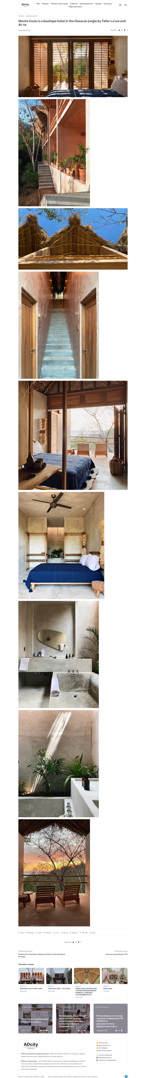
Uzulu (93, 933)
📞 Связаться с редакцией (106, 1060)
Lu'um (57, 933)
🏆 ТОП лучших (102, 1043)
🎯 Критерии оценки (104, 1057)
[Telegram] (126, 1076)
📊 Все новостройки (103, 1050)
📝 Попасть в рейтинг (104, 1055)
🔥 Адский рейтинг (103, 1045)
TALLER (85, 933)
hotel (39, 933)
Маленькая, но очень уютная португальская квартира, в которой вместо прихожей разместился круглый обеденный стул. (72, 1020)
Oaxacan (75, 933)
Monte (65, 933)
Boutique (30, 933)
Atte (22, 933)
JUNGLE (48, 933)
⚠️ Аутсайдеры (101, 1048)
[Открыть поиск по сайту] (126, 5)
